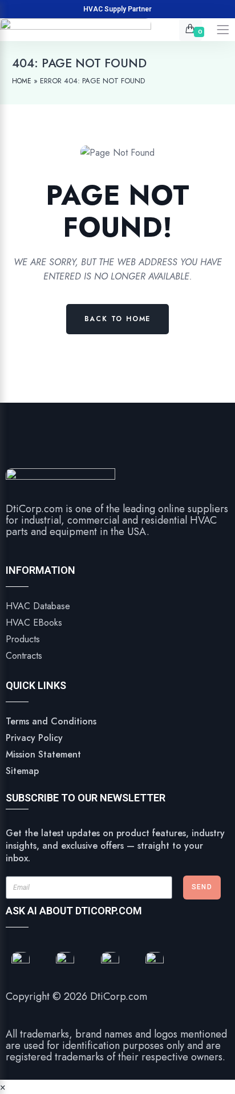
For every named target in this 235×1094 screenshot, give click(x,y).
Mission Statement (43, 754)
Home (21, 81)
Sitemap (22, 770)
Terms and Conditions (51, 721)
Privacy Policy (34, 737)
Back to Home (117, 319)
